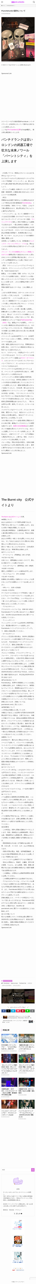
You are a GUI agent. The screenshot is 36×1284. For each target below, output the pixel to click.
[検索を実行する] (33, 1170)
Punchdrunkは (26, 203)
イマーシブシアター (6, 985)
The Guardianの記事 (14, 129)
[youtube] (21, 1214)
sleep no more (14, 983)
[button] (3, 1010)
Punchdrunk (6, 983)
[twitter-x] (14, 1214)
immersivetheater (8, 981)
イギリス (30, 983)
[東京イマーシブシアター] (18, 2)
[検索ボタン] (34, 2)
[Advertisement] (18, 98)
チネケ (23, 358)
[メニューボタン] (2, 2)
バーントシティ (16, 985)
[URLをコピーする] (32, 1010)
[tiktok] (19, 1214)
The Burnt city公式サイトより (11, 517)
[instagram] (17, 1214)
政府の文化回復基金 (20, 426)
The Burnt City (22, 983)
